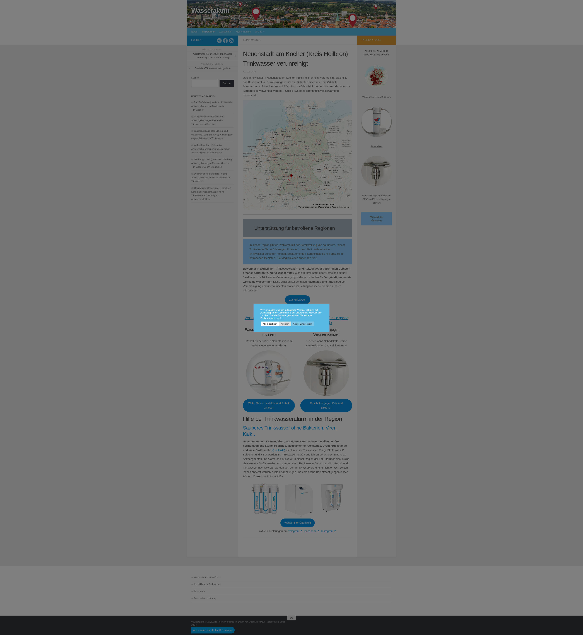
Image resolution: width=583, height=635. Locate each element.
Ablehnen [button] (285, 324)
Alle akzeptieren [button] (270, 324)
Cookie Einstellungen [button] (302, 324)
